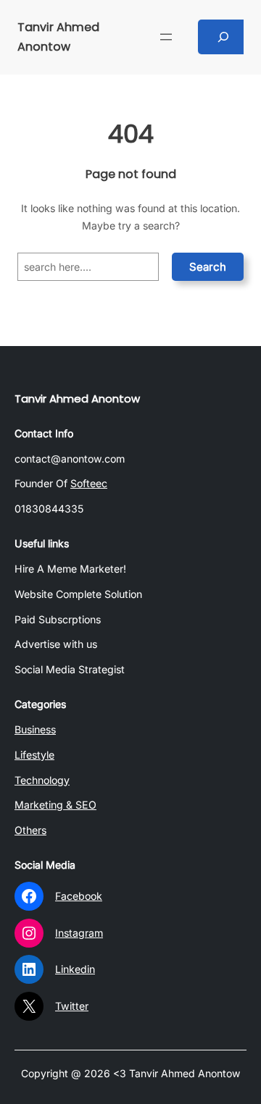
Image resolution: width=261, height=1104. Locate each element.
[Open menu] (166, 37)
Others (30, 830)
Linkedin (75, 969)
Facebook (78, 896)
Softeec (88, 483)
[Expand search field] (223, 37)
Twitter (71, 1006)
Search (207, 267)
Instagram (79, 933)
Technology (42, 780)
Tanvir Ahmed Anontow (77, 398)
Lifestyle (34, 755)
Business (35, 729)
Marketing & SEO (55, 804)
